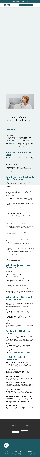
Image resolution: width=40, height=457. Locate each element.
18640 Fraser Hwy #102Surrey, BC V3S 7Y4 (19, 454)
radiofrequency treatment (15, 215)
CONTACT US (24, 431)
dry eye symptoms (12, 140)
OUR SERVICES (15, 431)
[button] (5, 1)
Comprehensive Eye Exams (8, 453)
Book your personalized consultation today (22, 352)
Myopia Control (6, 456)
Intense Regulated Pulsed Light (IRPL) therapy (14, 191)
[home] (7, 5)
